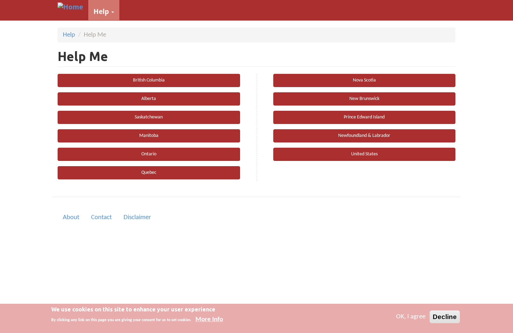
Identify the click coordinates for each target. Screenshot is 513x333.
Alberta (148, 98)
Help (102, 11)
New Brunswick (364, 98)
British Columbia (149, 80)
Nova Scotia (364, 80)
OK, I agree (410, 316)
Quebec (148, 172)
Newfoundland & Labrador (364, 135)
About (71, 217)
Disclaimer (137, 217)
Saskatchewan (149, 117)
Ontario (148, 154)
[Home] (73, 7)
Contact (101, 217)
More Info (209, 319)
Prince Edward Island (364, 117)
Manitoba (148, 135)
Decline (445, 316)
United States (364, 154)
